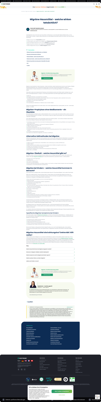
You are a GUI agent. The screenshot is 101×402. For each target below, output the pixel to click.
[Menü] (99, 395)
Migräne (34, 11)
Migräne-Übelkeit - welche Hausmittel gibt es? (35, 56)
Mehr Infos (37, 398)
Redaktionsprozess (33, 30)
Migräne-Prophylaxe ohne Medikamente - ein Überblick (37, 52)
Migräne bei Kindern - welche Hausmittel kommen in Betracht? (38, 58)
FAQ (27, 63)
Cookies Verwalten (62, 394)
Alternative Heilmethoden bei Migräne (34, 54)
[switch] (97, 398)
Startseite (23, 11)
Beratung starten (47, 78)
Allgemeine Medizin (29, 11)
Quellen (28, 65)
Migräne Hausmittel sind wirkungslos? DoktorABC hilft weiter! (38, 61)
